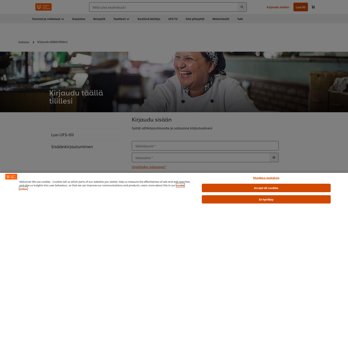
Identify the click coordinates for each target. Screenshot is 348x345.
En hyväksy (266, 199)
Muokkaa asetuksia (266, 177)
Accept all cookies (266, 188)
